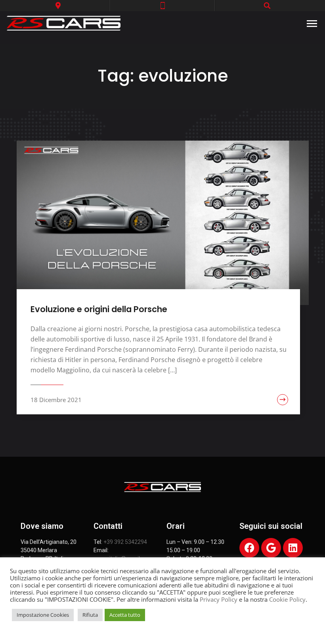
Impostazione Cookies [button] (43, 614)
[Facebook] (249, 548)
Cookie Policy (287, 599)
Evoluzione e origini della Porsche (99, 309)
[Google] (271, 548)
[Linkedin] (293, 548)
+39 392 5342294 (125, 542)
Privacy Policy (218, 599)
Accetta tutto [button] (124, 614)
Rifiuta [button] (90, 614)
